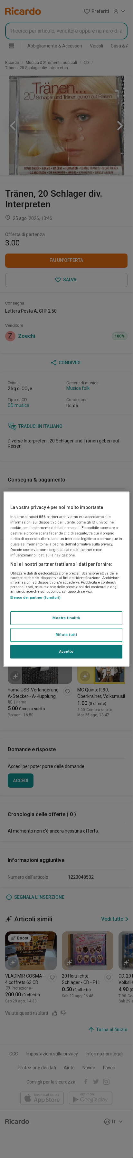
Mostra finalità (66, 618)
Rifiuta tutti (66, 634)
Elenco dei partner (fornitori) (35, 597)
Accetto (66, 651)
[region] (66, 579)
